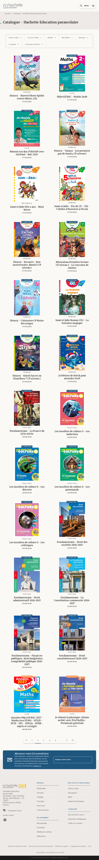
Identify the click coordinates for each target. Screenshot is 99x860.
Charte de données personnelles (41, 846)
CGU (89, 846)
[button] (15, 37)
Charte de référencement (17, 846)
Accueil (7, 13)
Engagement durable (78, 846)
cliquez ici (37, 766)
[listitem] (5, 820)
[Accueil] (13, 5)
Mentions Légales (62, 846)
